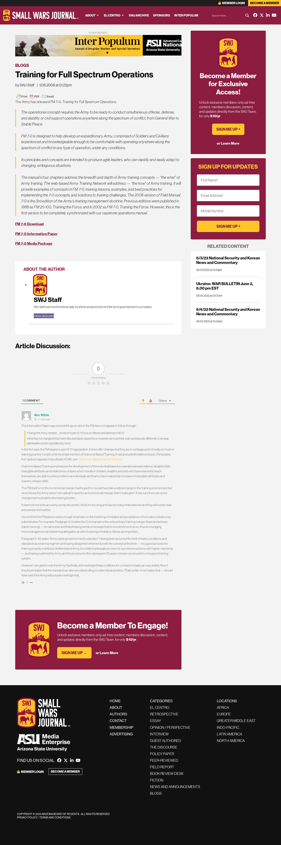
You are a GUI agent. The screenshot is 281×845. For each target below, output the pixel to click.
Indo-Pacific (228, 727)
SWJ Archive (139, 15)
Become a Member (264, 3)
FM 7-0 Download (29, 224)
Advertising (121, 734)
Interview (159, 734)
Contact (118, 720)
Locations (227, 701)
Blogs (22, 65)
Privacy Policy (27, 817)
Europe (224, 714)
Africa (223, 707)
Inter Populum (186, 15)
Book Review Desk (166, 773)
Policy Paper (162, 753)
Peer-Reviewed (164, 760)
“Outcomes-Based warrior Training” (100, 459)
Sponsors (161, 15)
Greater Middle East (236, 720)
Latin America (229, 734)
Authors (118, 714)
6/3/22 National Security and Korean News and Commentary (228, 260)
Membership (121, 727)
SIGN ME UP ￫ (228, 129)
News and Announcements (175, 786)
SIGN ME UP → (74, 652)
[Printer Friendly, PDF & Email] (35, 96)
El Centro (112, 15)
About (90, 15)
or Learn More (107, 653)
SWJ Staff (48, 300)
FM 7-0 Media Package (33, 243)
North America (231, 740)
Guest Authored (165, 740)
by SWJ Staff (24, 85)
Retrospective (164, 714)
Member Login (233, 3)
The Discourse (163, 747)
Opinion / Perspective (170, 727)
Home (115, 701)
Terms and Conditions (55, 817)
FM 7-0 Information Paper (36, 234)
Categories (161, 701)
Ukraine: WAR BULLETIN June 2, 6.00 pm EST (224, 286)
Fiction (156, 780)
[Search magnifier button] (247, 15)
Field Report (162, 767)
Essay (155, 720)
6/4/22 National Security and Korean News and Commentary (228, 311)
